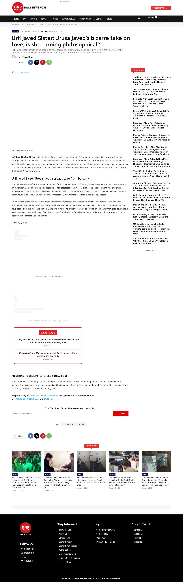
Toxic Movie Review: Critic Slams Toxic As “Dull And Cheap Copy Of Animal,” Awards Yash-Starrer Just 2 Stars (151, 175)
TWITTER (48, 399)
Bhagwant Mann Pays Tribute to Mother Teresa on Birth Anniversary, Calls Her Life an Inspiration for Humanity (151, 126)
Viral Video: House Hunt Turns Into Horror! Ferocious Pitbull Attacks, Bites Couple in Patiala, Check (91, 481)
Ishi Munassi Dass (26, 57)
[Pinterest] (43, 62)
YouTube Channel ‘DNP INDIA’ (44, 395)
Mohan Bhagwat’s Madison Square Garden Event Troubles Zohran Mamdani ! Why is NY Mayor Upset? (150, 207)
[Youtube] (22, 561)
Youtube (28, 561)
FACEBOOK (19, 399)
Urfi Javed (82, 184)
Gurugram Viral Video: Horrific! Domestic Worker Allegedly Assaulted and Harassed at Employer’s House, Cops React (155, 481)
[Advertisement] (102, 9)
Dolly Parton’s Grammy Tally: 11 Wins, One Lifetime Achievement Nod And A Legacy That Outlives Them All (151, 197)
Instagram (29, 553)
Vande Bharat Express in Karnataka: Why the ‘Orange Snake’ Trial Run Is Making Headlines (151, 241)
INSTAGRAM (33, 399)
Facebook (29, 549)
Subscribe (122, 413)
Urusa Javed (114, 160)
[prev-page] (13, 496)
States (14, 474)
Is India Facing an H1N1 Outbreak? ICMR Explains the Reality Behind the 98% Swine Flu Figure (151, 216)
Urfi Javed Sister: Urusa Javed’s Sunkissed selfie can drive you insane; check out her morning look (48, 341)
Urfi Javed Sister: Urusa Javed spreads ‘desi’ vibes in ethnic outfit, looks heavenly (48, 354)
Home (14, 24)
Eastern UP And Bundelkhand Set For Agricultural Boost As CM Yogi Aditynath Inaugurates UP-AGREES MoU (151, 114)
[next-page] (17, 496)
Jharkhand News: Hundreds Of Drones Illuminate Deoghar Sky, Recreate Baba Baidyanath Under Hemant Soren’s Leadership (152, 81)
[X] (36, 62)
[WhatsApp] (49, 62)
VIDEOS (20, 24)
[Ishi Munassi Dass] (14, 57)
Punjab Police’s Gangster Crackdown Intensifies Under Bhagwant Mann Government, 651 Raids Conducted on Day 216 (151, 138)
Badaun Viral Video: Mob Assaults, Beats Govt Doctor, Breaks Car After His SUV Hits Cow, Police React (122, 481)
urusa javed (80, 424)
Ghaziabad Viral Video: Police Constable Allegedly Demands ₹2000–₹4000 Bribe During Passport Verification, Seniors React (58, 482)
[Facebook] (30, 62)
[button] (139, 18)
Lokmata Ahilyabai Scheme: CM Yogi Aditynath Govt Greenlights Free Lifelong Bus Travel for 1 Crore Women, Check (151, 102)
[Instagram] (22, 553)
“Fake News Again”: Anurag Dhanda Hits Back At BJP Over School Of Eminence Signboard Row (150, 91)
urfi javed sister (68, 424)
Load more (150, 250)
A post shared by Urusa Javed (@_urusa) (48, 321)
